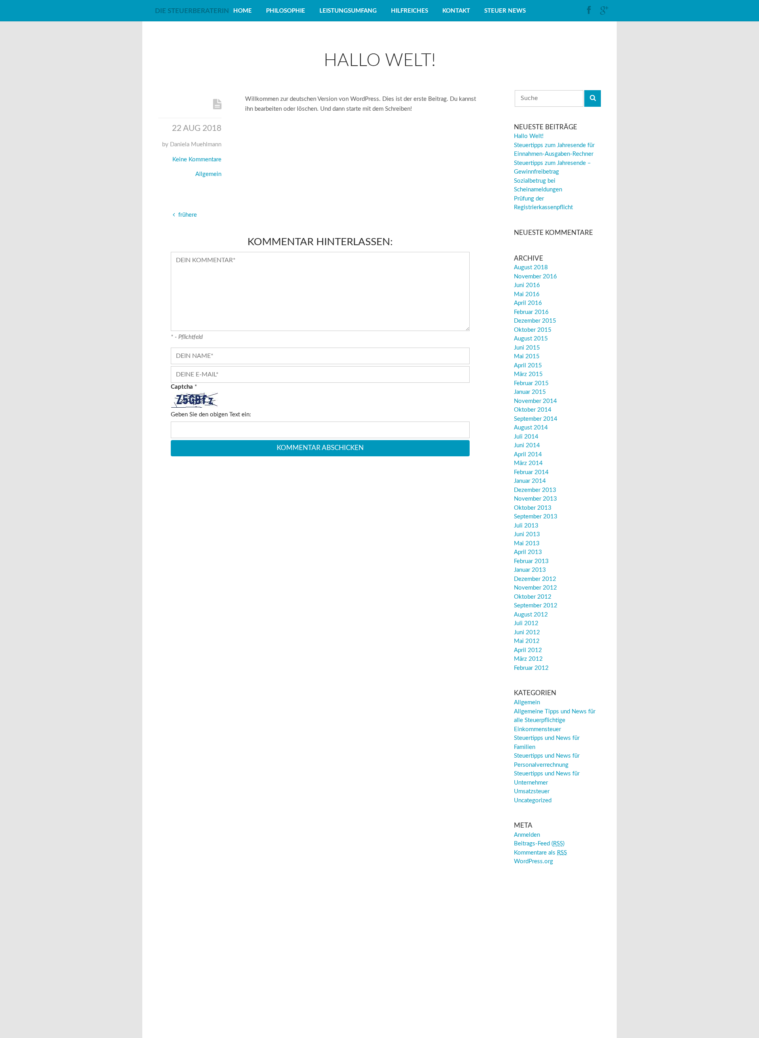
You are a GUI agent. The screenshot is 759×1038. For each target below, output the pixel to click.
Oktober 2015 (532, 330)
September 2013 (535, 517)
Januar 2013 (530, 570)
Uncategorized (532, 801)
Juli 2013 (526, 526)
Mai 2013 (527, 543)
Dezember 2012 (535, 579)
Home (242, 11)
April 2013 (528, 552)
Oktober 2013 (532, 508)
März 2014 (528, 463)
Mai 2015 (527, 356)
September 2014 (535, 419)
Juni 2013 (527, 534)
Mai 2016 (527, 294)
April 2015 (528, 366)
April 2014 (528, 455)
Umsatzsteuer (531, 791)
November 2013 (535, 499)
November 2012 (535, 588)
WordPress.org (533, 861)
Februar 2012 (531, 668)
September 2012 (535, 606)
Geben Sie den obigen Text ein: (211, 415)
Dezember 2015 (535, 321)
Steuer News (505, 11)
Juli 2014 (526, 437)
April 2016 (528, 303)
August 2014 (531, 428)
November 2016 (535, 277)
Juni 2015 (527, 348)
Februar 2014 (531, 472)
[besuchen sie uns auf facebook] (591, 10)
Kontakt (456, 11)
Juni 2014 (527, 445)
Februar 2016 (531, 312)
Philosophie (285, 11)
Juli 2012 (526, 623)
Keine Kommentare (196, 160)
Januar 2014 (530, 481)
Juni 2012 (527, 632)
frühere (187, 215)
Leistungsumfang (348, 11)
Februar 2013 (531, 561)
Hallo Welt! (529, 136)
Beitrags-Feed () (539, 844)
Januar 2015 (530, 392)
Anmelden (527, 835)
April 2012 (528, 650)
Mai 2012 (527, 641)
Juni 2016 (527, 285)
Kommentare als (540, 853)
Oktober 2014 (532, 410)
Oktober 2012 (532, 597)
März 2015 (528, 374)
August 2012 (531, 615)
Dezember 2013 (535, 490)
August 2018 (531, 267)
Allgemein (208, 174)
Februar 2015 (531, 383)
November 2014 (535, 401)
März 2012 (528, 659)
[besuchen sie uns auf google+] (604, 10)
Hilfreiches (409, 11)
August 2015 (531, 339)
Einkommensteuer (537, 729)
